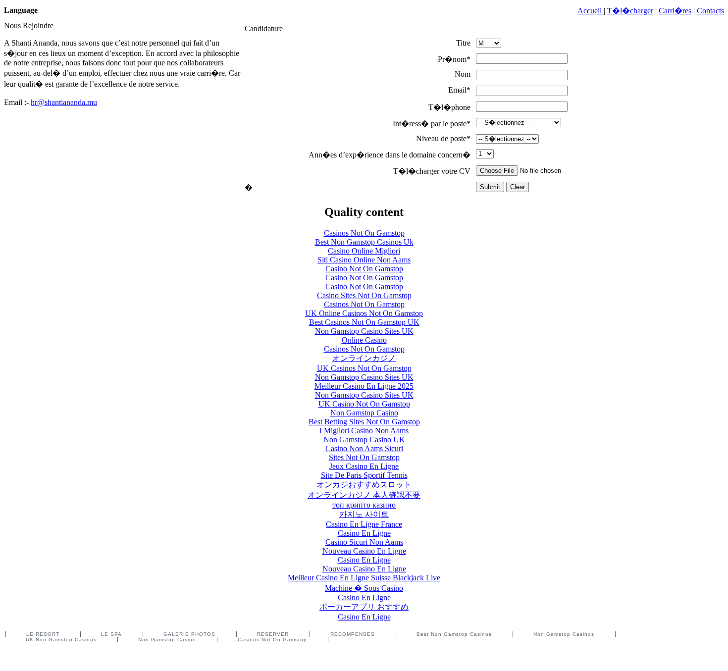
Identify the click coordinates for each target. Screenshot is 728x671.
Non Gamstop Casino (364, 413)
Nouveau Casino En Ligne (364, 551)
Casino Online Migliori (364, 251)
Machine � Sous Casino (364, 588)
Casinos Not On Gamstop (364, 233)
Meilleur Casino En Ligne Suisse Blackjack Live (364, 577)
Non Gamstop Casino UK (364, 439)
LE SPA (111, 634)
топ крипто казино (364, 505)
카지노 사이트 (364, 514)
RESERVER (273, 634)
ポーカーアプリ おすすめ (364, 607)
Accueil (590, 10)
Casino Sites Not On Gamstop (364, 295)
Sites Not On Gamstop (364, 457)
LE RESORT (42, 634)
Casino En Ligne (364, 533)
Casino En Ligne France (364, 524)
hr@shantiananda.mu (64, 102)
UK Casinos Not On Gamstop (364, 368)
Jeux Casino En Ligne (364, 466)
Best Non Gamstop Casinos (454, 634)
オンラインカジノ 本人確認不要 (364, 495)
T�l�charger (630, 10)
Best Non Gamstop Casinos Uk (364, 242)
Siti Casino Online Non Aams (364, 260)
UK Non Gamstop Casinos (61, 639)
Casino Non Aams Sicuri (364, 448)
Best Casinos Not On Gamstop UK (364, 322)
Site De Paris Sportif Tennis (364, 475)
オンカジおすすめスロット (364, 484)
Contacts (710, 10)
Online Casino (364, 340)
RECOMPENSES (352, 634)
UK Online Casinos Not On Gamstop (364, 313)
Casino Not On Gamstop (364, 268)
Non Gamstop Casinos (563, 634)
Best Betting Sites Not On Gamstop (364, 421)
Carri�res (675, 10)
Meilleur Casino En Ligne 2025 (364, 386)
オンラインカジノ (364, 358)
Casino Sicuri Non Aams (364, 542)
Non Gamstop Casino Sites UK (364, 331)
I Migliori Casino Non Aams (364, 430)
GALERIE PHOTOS (189, 634)
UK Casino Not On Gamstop (364, 404)
